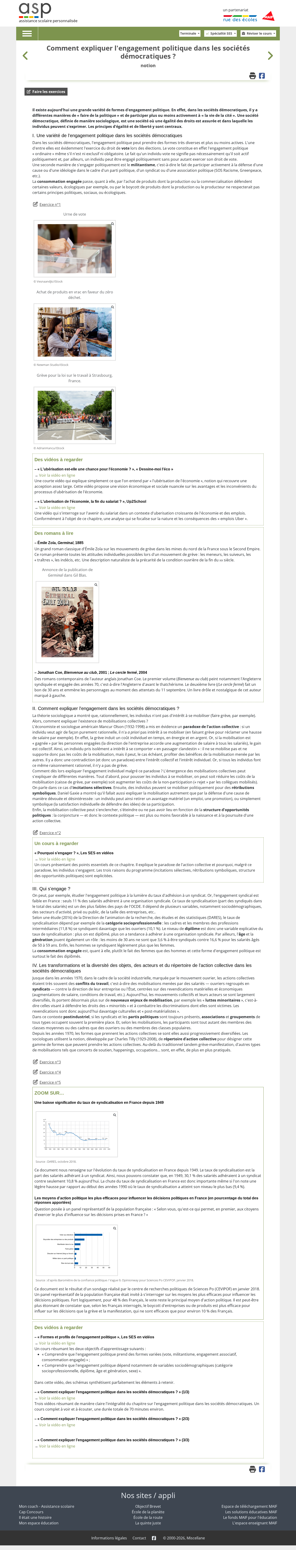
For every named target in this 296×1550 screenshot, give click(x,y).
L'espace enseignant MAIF (254, 1523)
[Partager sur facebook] (262, 76)
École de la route (148, 1517)
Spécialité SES (221, 33)
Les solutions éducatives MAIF (251, 1511)
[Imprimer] (253, 76)
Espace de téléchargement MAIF (249, 1506)
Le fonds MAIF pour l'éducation (250, 1517)
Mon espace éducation (39, 1523)
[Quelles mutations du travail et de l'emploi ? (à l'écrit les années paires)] (26, 55)
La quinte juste (148, 1523)
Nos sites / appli (148, 1495)
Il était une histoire (35, 1517)
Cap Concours (31, 1511)
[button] (46, 92)
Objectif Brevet (148, 1506)
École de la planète (148, 1511)
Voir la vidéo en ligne (57, 475)
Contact (139, 1538)
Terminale (188, 33)
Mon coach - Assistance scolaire (46, 1506)
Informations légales (109, 1538)
